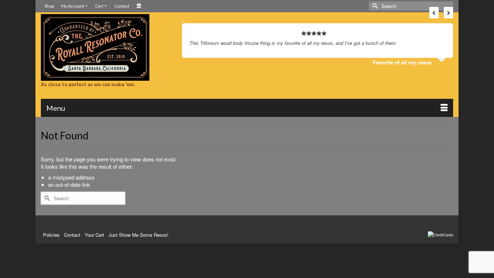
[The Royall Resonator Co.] (106, 47)
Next (448, 12)
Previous (434, 12)
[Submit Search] (374, 5)
